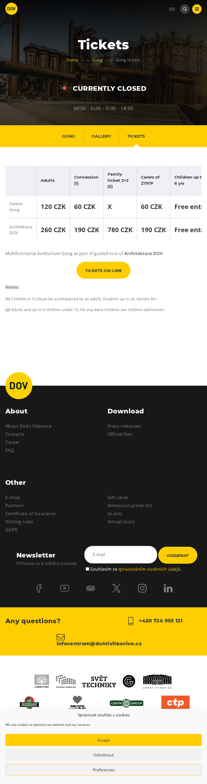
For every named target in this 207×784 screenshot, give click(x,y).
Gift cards (118, 497)
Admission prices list (130, 505)
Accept (103, 740)
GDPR (11, 530)
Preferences (104, 769)
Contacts (15, 434)
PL (171, 35)
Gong (68, 136)
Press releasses (124, 426)
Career (12, 442)
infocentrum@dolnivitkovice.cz (99, 643)
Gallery (101, 136)
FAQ (9, 450)
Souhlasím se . (135, 569)
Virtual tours (121, 522)
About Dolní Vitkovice (28, 426)
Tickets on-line (103, 270)
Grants (115, 514)
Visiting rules (19, 522)
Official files (120, 434)
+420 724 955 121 (159, 621)
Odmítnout (103, 755)
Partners (14, 505)
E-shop (12, 497)
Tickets (136, 136)
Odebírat (178, 555)
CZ (171, 25)
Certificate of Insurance (30, 514)
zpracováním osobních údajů (149, 569)
